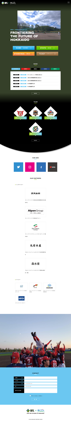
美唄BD (35, 68)
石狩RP (25, 68)
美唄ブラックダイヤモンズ (35, 117)
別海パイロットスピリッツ (35, 133)
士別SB (45, 68)
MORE (35, 93)
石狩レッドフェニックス (20, 117)
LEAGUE (16, 68)
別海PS (55, 68)
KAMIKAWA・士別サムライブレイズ (51, 118)
